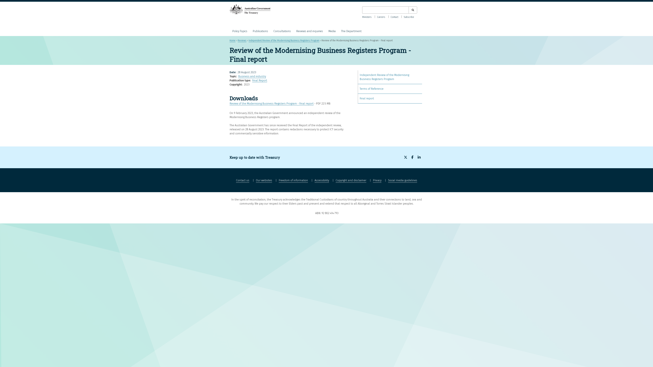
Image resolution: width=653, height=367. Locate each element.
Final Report (259, 80)
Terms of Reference (371, 88)
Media (332, 31)
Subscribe (409, 17)
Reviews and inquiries (309, 31)
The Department (351, 31)
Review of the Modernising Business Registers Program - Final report (272, 103)
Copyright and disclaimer (351, 180)
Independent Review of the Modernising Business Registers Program (284, 40)
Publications (260, 31)
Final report (367, 98)
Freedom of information (293, 180)
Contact (394, 17)
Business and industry (252, 76)
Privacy (377, 180)
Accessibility (322, 180)
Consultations (282, 31)
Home (233, 40)
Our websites (264, 180)
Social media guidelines (402, 180)
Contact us (242, 180)
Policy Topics (239, 31)
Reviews (242, 40)
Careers (381, 17)
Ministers (367, 17)
